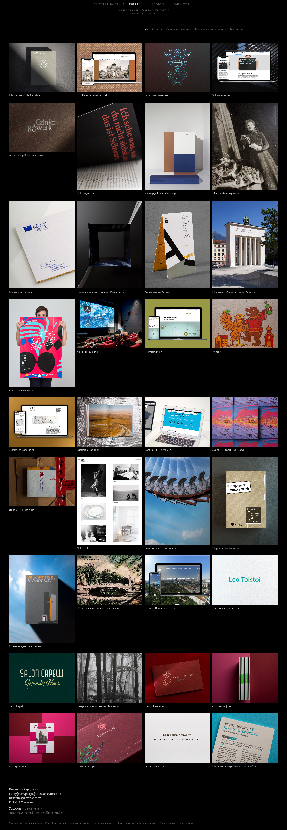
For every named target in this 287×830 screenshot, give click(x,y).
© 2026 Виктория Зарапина (25, 823)
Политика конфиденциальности (136, 823)
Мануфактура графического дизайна (67, 823)
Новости (158, 4)
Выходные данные (103, 823)
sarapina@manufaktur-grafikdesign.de (35, 812)
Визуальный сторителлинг (210, 29)
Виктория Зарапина (109, 4)
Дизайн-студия (181, 4)
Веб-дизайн (236, 29)
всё (146, 29)
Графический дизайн (178, 29)
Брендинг (157, 29)
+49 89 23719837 (32, 808)
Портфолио (138, 4)
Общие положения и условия (176, 823)
